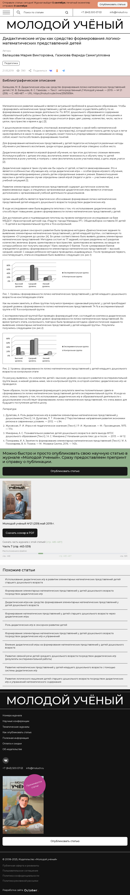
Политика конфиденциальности (21, 875)
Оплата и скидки (12, 743)
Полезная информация (16, 738)
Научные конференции (16, 721)
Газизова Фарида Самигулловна (82, 55)
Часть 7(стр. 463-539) (17, 546)
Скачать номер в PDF (20, 532)
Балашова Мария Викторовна (28, 55)
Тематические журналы (16, 726)
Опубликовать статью (113, 4)
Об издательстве (12, 749)
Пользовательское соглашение (20, 870)
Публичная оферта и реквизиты (21, 865)
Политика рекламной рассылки (20, 880)
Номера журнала (12, 715)
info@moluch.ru (118, 12)
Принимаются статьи (34, 784)
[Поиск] (67, 12)
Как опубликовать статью (17, 732)
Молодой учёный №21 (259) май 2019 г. (28, 523)
